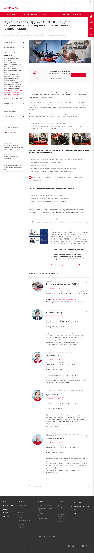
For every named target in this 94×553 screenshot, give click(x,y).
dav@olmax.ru (50, 448)
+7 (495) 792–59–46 (65, 293)
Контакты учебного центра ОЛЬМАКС (62, 284)
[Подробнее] (86, 282)
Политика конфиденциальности (46, 546)
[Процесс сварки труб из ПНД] (60, 139)
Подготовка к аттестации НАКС (13, 98)
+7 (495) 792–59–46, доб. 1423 (68, 448)
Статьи (40, 510)
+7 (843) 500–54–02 (81, 502)
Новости (6, 139)
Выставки (21, 515)
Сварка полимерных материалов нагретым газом (12, 63)
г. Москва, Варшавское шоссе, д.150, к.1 (65, 299)
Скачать (59, 521)
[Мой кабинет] (90, 2)
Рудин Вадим (52, 395)
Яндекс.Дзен (54, 537)
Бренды (6, 516)
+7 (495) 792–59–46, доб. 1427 (68, 404)
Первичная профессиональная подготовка (13, 59)
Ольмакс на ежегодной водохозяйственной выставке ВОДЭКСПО (13, 147)
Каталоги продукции (44, 505)
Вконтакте (40, 537)
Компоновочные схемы (45, 508)
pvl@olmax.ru (50, 293)
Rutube (49, 537)
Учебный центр (43, 518)
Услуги (5, 513)
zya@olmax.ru (50, 364)
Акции (5, 509)
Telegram (45, 537)
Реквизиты (21, 527)
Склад (20, 517)
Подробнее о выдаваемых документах (65, 265)
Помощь (60, 502)
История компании (24, 510)
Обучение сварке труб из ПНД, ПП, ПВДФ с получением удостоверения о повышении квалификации (13, 93)
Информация (43, 502)
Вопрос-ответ (61, 518)
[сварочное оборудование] (81, 139)
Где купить (41, 513)
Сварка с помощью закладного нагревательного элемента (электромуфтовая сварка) (13, 76)
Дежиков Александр (55, 438)
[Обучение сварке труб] (38, 139)
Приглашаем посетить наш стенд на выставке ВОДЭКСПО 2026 (13, 167)
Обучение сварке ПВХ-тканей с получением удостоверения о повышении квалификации (13, 86)
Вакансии (21, 524)
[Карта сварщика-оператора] (38, 236)
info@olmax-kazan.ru (81, 506)
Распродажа (8, 505)
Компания (22, 502)
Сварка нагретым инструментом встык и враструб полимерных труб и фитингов (12, 69)
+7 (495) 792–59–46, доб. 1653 (68, 364)
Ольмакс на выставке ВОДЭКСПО (11, 157)
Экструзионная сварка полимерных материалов (11, 81)
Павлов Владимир (54, 313)
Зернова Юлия (52, 355)
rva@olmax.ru (50, 404)
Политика (41, 521)
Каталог (6, 502)
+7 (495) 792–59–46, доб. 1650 (68, 322)
